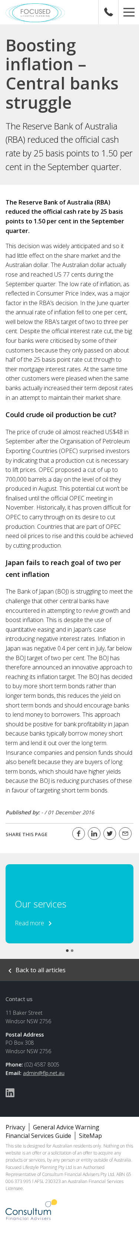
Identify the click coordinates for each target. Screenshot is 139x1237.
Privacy (15, 1127)
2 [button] (72, 950)
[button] (129, 12)
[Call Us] (109, 12)
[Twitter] (109, 833)
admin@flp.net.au (43, 1073)
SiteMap (90, 1136)
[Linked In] (94, 833)
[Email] (125, 833)
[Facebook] (78, 833)
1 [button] (67, 950)
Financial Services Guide (38, 1136)
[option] (69, 903)
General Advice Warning (66, 1127)
